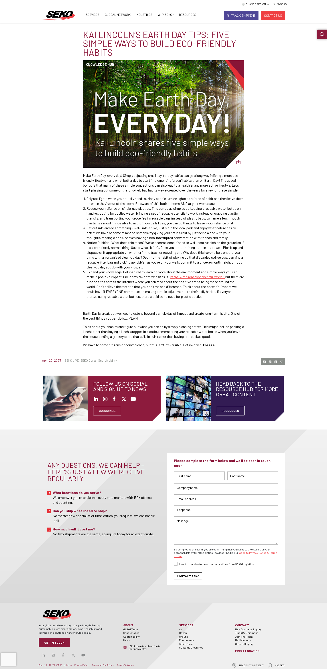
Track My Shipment (246, 632)
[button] (322, 34)
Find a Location (247, 651)
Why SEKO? (166, 14)
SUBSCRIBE (107, 411)
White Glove (186, 643)
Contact (242, 625)
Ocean (183, 632)
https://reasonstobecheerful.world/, (197, 277)
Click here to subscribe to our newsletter (145, 647)
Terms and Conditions (102, 665)
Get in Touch (54, 642)
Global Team (130, 629)
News (126, 640)
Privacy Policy (81, 665)
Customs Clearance (191, 647)
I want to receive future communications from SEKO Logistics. (216, 564)
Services (92, 14)
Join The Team (244, 636)
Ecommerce (186, 640)
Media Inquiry (243, 640)
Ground (183, 636)
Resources (187, 14)
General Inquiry (244, 643)
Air (180, 629)
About (128, 625)
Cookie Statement (126, 665)
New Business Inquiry (248, 629)
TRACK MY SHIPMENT (251, 665)
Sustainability (131, 636)
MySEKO (280, 665)
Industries (144, 14)
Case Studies (131, 632)
